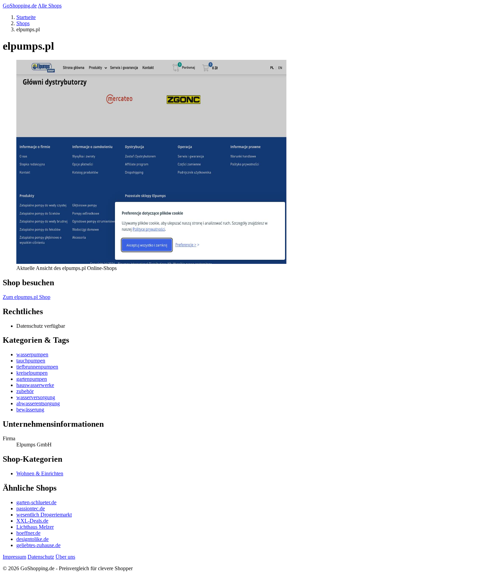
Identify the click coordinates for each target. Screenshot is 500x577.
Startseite (26, 17)
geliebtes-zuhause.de (38, 545)
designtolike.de (32, 539)
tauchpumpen (30, 360)
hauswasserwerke (35, 385)
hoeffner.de (28, 533)
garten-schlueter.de (36, 502)
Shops (23, 23)
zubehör (25, 391)
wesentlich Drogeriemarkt (44, 514)
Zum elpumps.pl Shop (26, 297)
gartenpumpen (31, 379)
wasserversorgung (35, 397)
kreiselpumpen (32, 373)
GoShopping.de (20, 6)
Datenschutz (41, 557)
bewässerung (30, 409)
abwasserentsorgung (38, 403)
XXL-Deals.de (32, 521)
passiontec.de (30, 508)
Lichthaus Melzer (35, 527)
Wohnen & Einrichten (39, 473)
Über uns (65, 557)
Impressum (14, 557)
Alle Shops (50, 6)
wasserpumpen (32, 354)
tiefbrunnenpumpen (37, 367)
